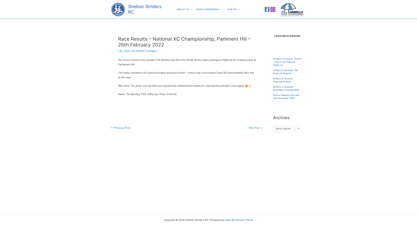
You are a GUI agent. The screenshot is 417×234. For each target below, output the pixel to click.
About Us (183, 9)
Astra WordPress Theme (239, 219)
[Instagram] (273, 9)
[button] (190, 9)
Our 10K (232, 9)
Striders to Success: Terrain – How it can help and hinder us (287, 61)
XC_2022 (125, 50)
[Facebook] (267, 9)
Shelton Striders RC (144, 9)
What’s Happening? (208, 9)
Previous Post (120, 128)
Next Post (256, 128)
